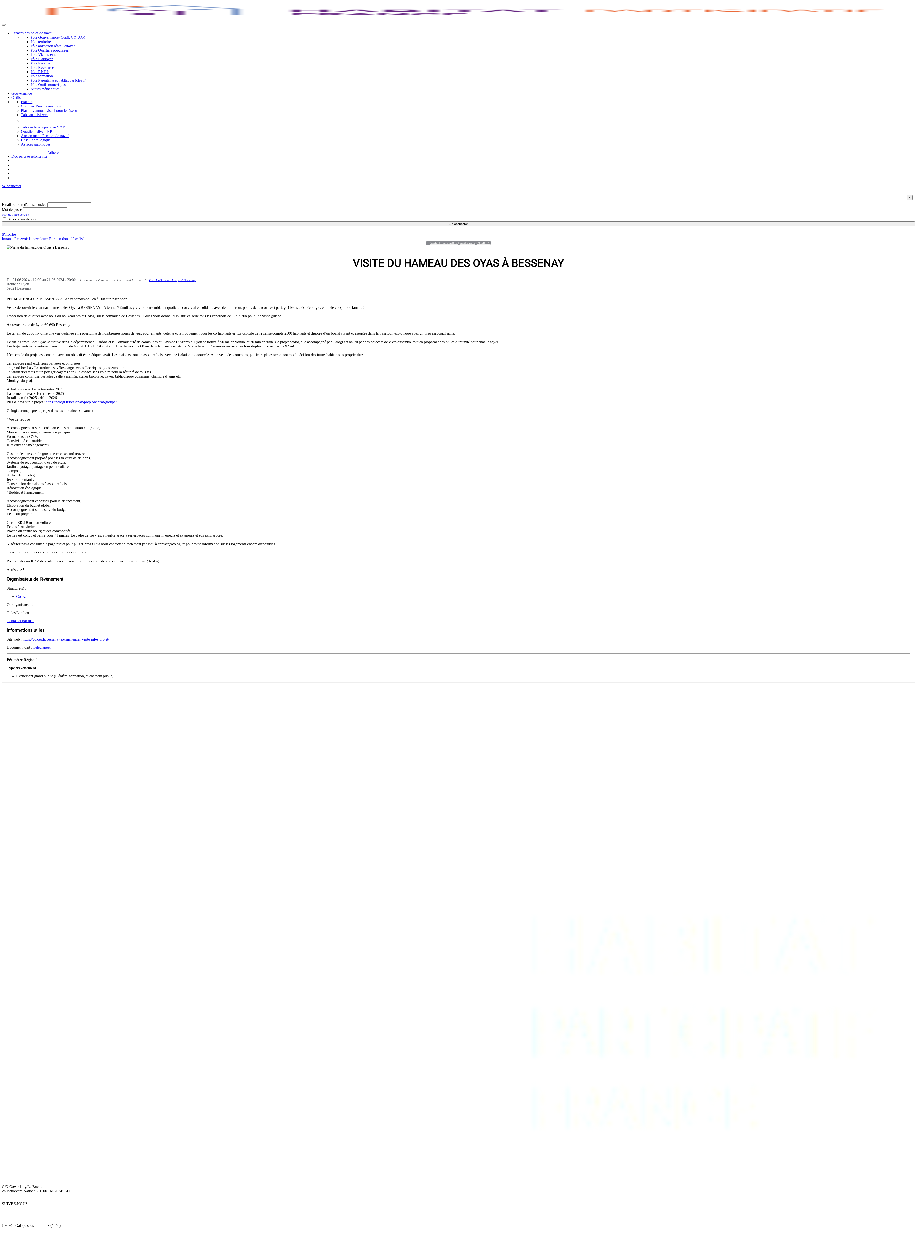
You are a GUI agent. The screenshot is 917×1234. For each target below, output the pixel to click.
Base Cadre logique (36, 140)
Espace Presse (276, 703)
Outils (16, 98)
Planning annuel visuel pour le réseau (49, 110)
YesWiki (41, 1225)
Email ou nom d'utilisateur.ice (24, 205)
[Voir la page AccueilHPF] (426, 243)
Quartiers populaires (164, 699)
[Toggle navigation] (4, 25)
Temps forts (157, 716)
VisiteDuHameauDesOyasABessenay (172, 280)
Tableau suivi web (34, 115)
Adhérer (53, 152)
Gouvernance (21, 93)
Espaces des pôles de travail (32, 33)
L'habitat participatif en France (98, 699)
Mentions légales (14, 1199)
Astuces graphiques (35, 144)
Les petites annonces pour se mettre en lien (107, 703)
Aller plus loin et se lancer (94, 707)
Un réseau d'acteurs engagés (32, 707)
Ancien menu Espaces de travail (45, 136)
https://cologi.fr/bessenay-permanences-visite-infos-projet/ (66, 639)
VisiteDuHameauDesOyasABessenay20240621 (460, 243)
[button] (11, 186)
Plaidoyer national (162, 712)
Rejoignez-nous (23, 712)
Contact (271, 699)
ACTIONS (157, 695)
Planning (27, 102)
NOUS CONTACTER (283, 695)
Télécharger (42, 647)
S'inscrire (9, 234)
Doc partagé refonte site (29, 156)
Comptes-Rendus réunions (41, 106)
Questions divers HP (36, 131)
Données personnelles (46, 1199)
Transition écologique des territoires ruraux (181, 707)
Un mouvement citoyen (29, 703)
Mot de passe (12, 210)
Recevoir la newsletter (31, 239)
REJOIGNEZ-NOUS (239, 695)
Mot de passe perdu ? (15, 214)
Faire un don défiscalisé (66, 239)
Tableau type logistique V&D (43, 127)
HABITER (83, 695)
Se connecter (458, 224)
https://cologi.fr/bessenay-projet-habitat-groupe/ (81, 402)
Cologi (21, 596)
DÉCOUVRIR (22, 695)
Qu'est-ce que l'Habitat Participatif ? (38, 699)
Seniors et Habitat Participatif (171, 703)
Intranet (7, 239)
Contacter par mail (20, 621)
